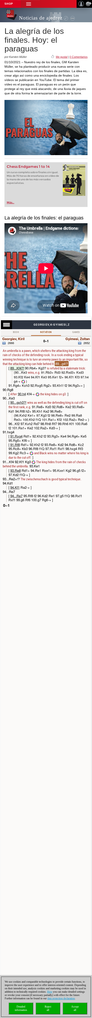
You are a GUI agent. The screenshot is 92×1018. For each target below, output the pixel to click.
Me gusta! (62, 57)
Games (76, 332)
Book (16, 332)
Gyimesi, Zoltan (77, 338)
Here (49, 991)
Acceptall (75, 1008)
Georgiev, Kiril (13, 338)
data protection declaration (61, 998)
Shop (8, 3)
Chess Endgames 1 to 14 (28, 166)
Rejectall (48, 1008)
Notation (46, 332)
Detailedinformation (21, 1008)
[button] (28, 4)
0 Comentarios (79, 57)
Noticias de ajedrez (41, 18)
